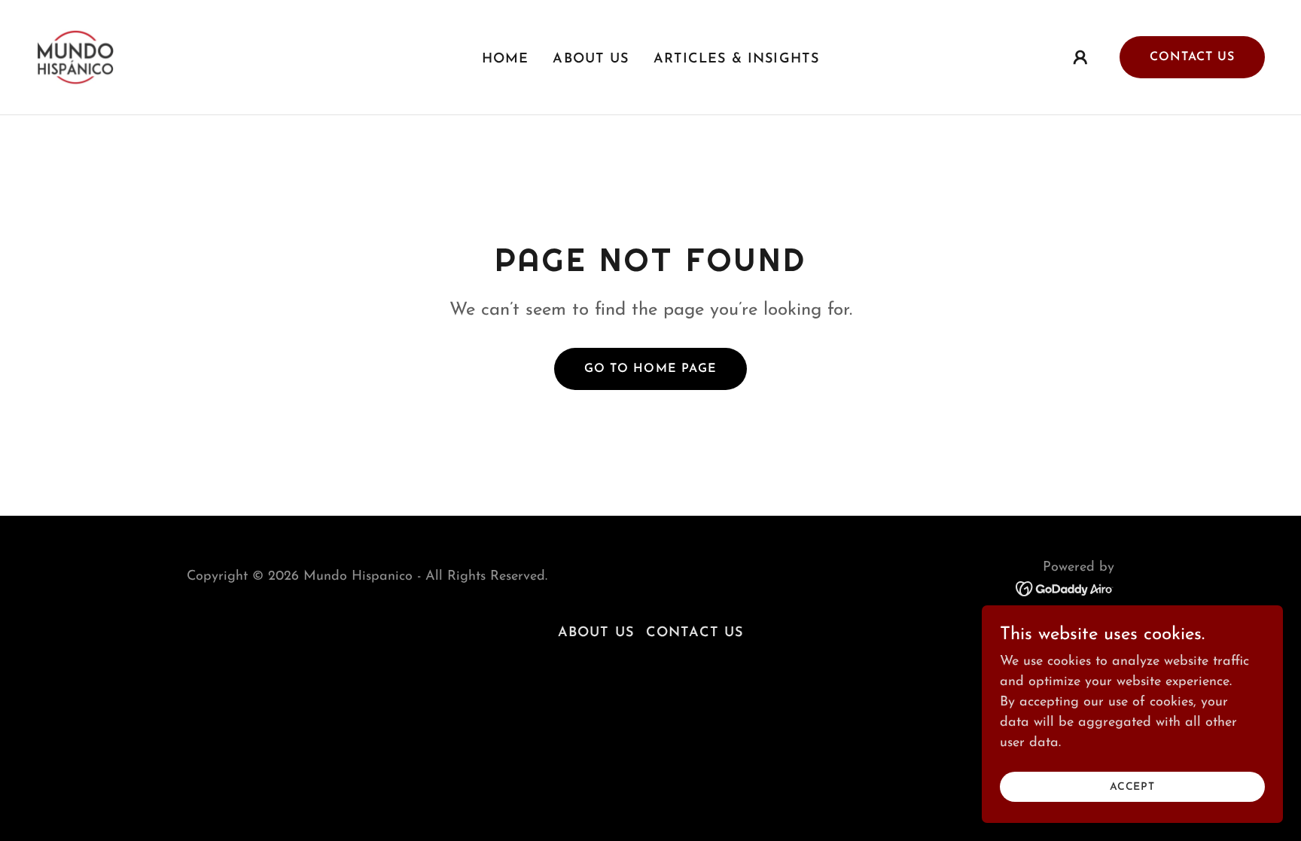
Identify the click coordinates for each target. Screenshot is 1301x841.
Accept (1132, 787)
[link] (75, 56)
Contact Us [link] (694, 633)
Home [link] (505, 59)
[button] (1080, 57)
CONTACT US (1192, 57)
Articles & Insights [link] (737, 59)
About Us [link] (591, 59)
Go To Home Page (650, 369)
